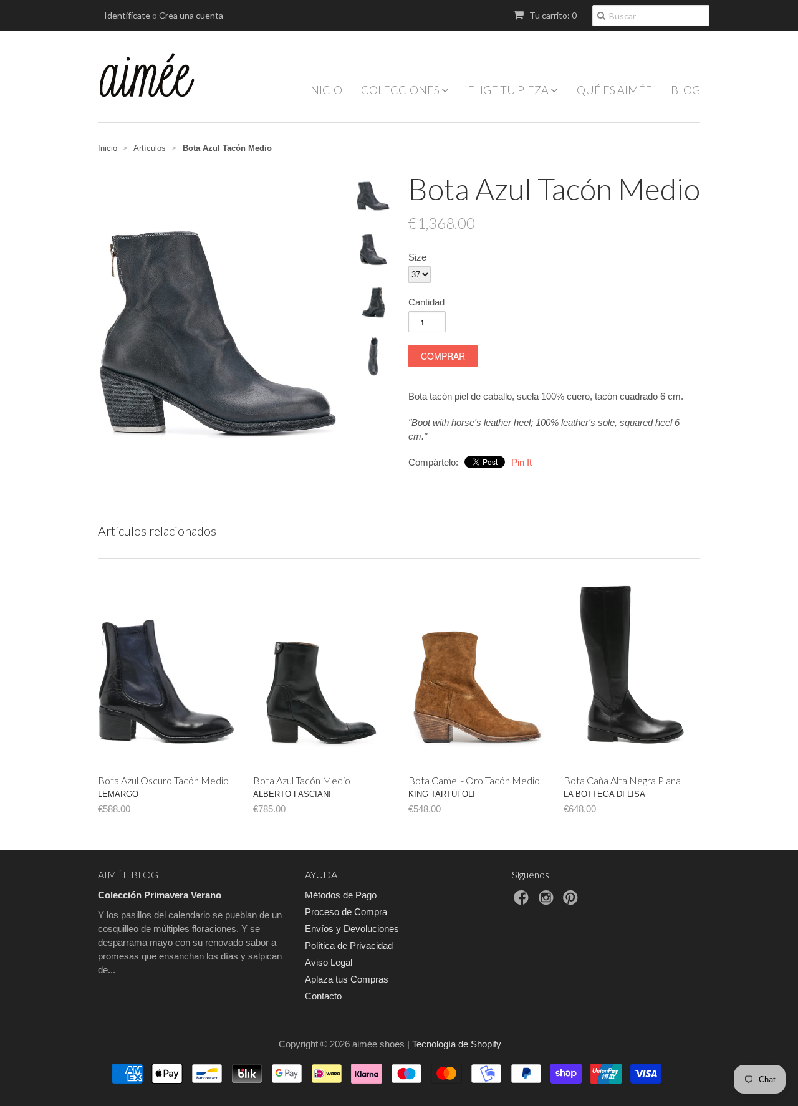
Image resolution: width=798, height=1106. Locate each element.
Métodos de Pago (341, 895)
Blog (685, 90)
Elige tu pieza (509, 90)
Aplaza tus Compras (346, 979)
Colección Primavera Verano (159, 895)
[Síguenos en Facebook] (523, 901)
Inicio (324, 90)
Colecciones (401, 90)
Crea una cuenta (191, 15)
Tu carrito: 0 (552, 15)
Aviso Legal (328, 962)
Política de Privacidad (349, 945)
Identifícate (127, 15)
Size (417, 257)
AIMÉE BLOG (128, 874)
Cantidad (426, 302)
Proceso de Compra (346, 911)
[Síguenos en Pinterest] (572, 901)
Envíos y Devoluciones (352, 928)
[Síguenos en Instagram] (548, 901)
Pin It (521, 462)
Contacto (323, 996)
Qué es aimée (614, 90)
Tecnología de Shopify (456, 1044)
